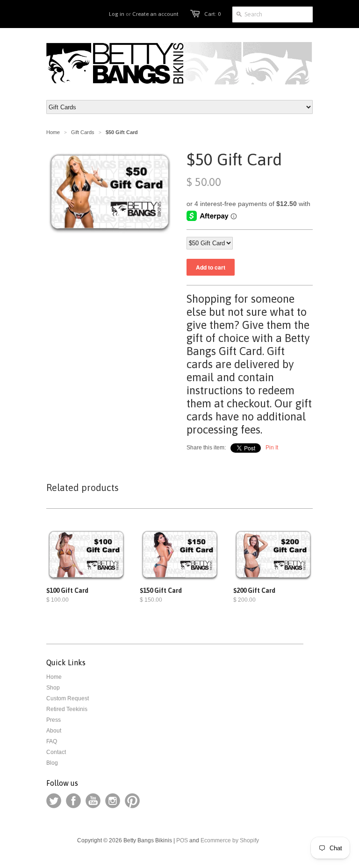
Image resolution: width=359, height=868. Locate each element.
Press (53, 720)
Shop (53, 687)
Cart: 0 (212, 14)
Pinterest (132, 800)
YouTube (93, 800)
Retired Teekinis (66, 709)
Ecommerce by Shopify (230, 840)
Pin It (272, 447)
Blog (52, 763)
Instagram (112, 800)
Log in (116, 14)
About (53, 730)
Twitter (53, 800)
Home (54, 677)
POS (182, 840)
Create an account (155, 14)
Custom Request (67, 698)
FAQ (51, 741)
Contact (56, 752)
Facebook (73, 800)
